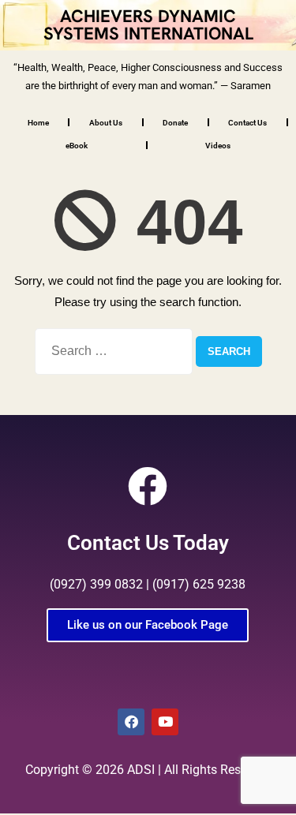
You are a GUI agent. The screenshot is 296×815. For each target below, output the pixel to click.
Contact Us (247, 122)
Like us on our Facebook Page (147, 625)
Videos (217, 145)
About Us (105, 122)
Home (38, 122)
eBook (77, 145)
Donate (175, 122)
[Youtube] (165, 721)
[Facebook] (131, 721)
